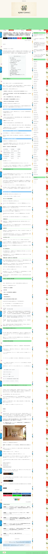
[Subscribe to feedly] (17, 499)
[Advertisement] (24, 23)
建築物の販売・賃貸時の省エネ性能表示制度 (16, 69)
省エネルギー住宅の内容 (13, 63)
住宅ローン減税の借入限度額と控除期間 (14, 61)
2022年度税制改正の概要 (13, 59)
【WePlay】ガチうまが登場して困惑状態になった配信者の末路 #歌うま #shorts (39, 50)
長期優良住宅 (12, 65)
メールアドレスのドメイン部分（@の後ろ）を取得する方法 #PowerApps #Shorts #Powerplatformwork (39, 55)
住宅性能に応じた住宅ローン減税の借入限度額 (15, 60)
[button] (29, 38)
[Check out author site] (15, 499)
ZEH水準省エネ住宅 (13, 67)
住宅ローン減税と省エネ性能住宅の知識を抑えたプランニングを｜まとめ (17, 75)
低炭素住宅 (12, 66)
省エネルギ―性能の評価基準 (14, 64)
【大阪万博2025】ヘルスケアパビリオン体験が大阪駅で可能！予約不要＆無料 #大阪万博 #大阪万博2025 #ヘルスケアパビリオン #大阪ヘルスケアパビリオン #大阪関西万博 (39, 44)
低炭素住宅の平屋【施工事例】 (13, 73)
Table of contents (16, 56)
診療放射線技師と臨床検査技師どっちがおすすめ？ (39, 35)
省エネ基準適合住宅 (13, 68)
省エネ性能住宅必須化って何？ (13, 62)
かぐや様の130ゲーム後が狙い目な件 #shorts (39, 39)
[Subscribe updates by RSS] (18, 499)
